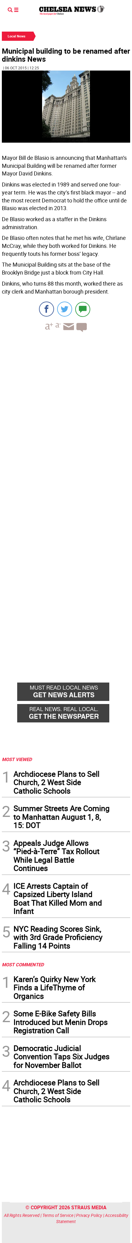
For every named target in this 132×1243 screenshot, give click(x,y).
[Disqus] (66, 421)
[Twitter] (64, 309)
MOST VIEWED (17, 759)
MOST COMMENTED (23, 964)
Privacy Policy (89, 1215)
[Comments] (82, 309)
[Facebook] (46, 309)
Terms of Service (57, 1215)
